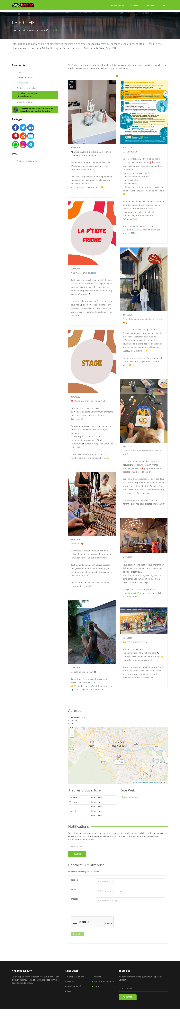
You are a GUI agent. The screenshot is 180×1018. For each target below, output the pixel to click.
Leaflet (135, 782)
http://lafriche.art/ (129, 797)
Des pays (149, 5)
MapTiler (143, 782)
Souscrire (77, 854)
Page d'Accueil (118, 5)
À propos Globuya (75, 976)
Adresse (19, 72)
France (32, 30)
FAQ (69, 991)
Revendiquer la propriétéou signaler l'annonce (26, 94)
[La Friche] (119, 756)
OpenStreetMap (153, 782)
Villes (135, 5)
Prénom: (75, 879)
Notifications (22, 83)
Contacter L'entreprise (26, 88)
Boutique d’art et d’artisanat (28, 161)
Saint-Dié (43, 30)
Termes (70, 981)
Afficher (97, 976)
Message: (75, 898)
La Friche (119, 762)
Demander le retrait (24, 102)
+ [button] (72, 731)
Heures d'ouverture (24, 77)
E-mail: (74, 889)
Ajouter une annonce (104, 981)
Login (162, 5)
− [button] (72, 735)
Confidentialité (74, 986)
